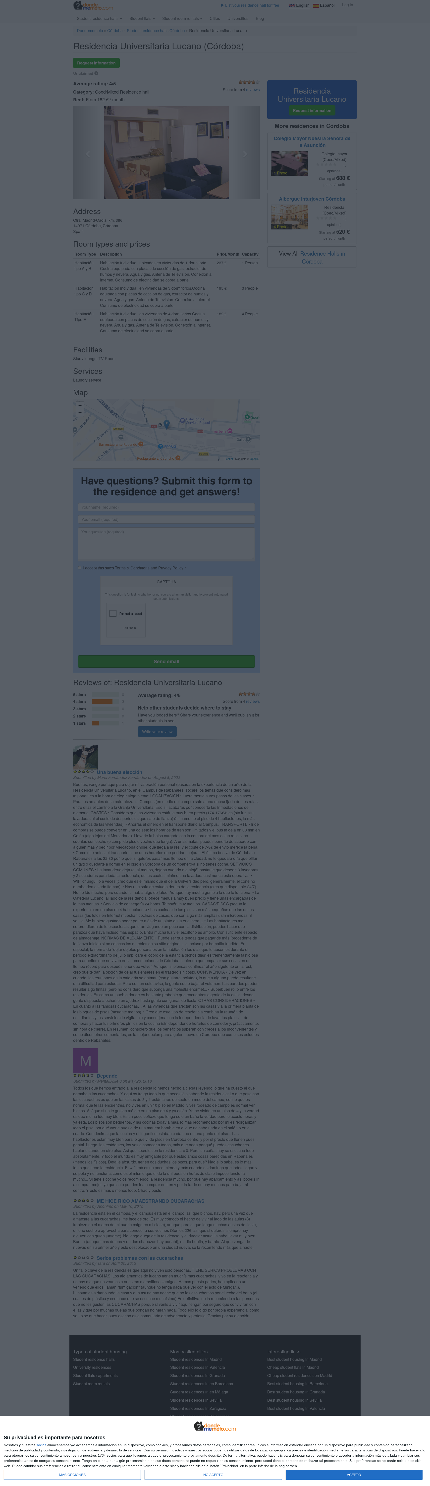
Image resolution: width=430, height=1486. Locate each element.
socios (41, 1445)
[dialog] (215, 1451)
